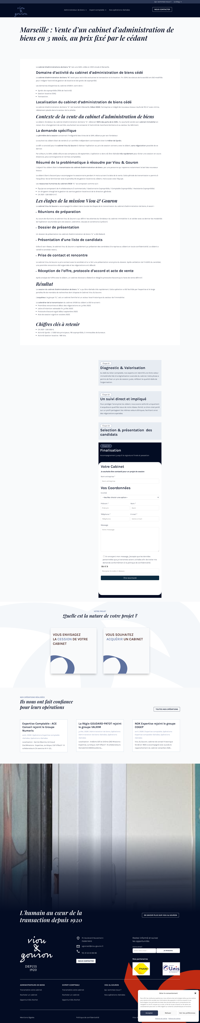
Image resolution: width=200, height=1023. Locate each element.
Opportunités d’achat (29, 1000)
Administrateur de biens (74, 10)
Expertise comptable (153, 731)
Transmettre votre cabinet (31, 990)
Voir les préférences (187, 1013)
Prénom (105, 503)
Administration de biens (100, 731)
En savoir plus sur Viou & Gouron (160, 915)
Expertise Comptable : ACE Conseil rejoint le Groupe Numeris (39, 727)
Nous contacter (162, 9)
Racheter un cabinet (28, 995)
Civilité (104, 493)
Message (104, 525)
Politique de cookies (161, 1018)
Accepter (149, 1013)
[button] (195, 993)
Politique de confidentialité (87, 1017)
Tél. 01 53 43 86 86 (89, 953)
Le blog (177, 2)
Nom (133, 503)
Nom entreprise (108, 476)
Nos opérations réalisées (119, 10)
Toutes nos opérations (167, 709)
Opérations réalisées (39, 738)
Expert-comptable (96, 10)
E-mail (134, 514)
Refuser (168, 1013)
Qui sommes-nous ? (162, 2)
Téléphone (106, 514)
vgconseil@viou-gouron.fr (92, 946)
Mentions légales (27, 1017)
